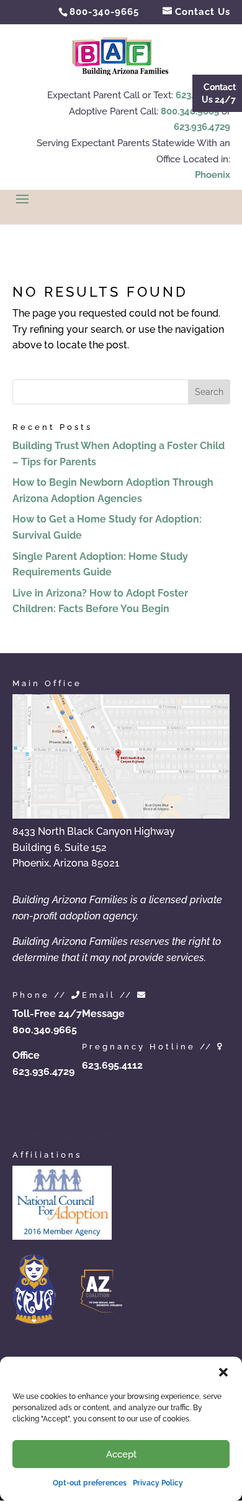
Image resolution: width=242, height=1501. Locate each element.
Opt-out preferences (90, 1483)
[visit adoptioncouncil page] (62, 1236)
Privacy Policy (158, 1483)
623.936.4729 (202, 126)
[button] (223, 1372)
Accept (121, 1454)
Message (103, 1014)
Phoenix (212, 174)
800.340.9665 (190, 111)
